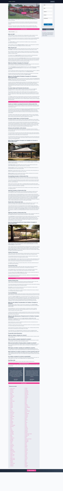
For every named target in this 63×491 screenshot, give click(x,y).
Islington (11, 436)
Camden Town (12, 454)
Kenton (26, 447)
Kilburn (26, 403)
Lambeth (11, 430)
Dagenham (11, 449)
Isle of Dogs (12, 392)
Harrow (26, 451)
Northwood (26, 465)
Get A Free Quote (24, 383)
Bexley (11, 435)
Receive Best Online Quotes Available (24, 101)
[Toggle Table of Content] (16, 31)
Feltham (26, 459)
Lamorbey (11, 421)
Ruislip (26, 464)
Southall (26, 454)
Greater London (12, 388)
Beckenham (12, 426)
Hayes (26, 461)
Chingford (26, 404)
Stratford (11, 407)
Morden (26, 412)
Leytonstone (12, 431)
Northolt (26, 456)
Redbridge (11, 439)
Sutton (26, 423)
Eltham (11, 398)
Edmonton (26, 409)
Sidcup (11, 420)
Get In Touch (48, 29)
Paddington (11, 465)
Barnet (26, 437)
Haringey (26, 388)
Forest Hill (11, 411)
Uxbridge (26, 466)
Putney (26, 408)
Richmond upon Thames (28, 433)
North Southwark (12, 425)
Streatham (11, 446)
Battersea (11, 460)
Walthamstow (12, 450)
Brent (25, 421)
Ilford (11, 427)
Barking (11, 417)
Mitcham (26, 398)
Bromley (11, 403)
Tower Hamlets (12, 401)
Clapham (11, 441)
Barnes (26, 418)
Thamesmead (12, 416)
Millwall (11, 393)
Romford (26, 395)
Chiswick (26, 422)
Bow (10, 408)
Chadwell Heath (12, 459)
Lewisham (11, 397)
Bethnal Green (12, 412)
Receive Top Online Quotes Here (24, 363)
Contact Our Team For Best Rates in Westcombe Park (24, 278)
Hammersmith (27, 413)
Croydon (26, 389)
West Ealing (26, 440)
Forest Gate (12, 413)
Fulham (26, 399)
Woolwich (11, 394)
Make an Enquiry (31, 470)
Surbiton (26, 442)
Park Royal (26, 428)
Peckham (11, 406)
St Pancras (11, 444)
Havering (26, 417)
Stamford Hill (12, 445)
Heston (26, 455)
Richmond (26, 431)
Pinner (26, 460)
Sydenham (11, 422)
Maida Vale (26, 393)
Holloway (11, 453)
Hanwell (26, 445)
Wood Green (26, 394)
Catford (11, 402)
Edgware (26, 446)
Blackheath (11, 389)
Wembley (26, 436)
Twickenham (26, 441)
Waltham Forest (12, 458)
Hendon (26, 426)
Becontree (11, 440)
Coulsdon (26, 427)
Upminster (26, 414)
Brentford (26, 432)
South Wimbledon (27, 407)
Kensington (26, 390)
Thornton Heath (12, 463)
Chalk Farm (12, 464)
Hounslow (26, 450)
